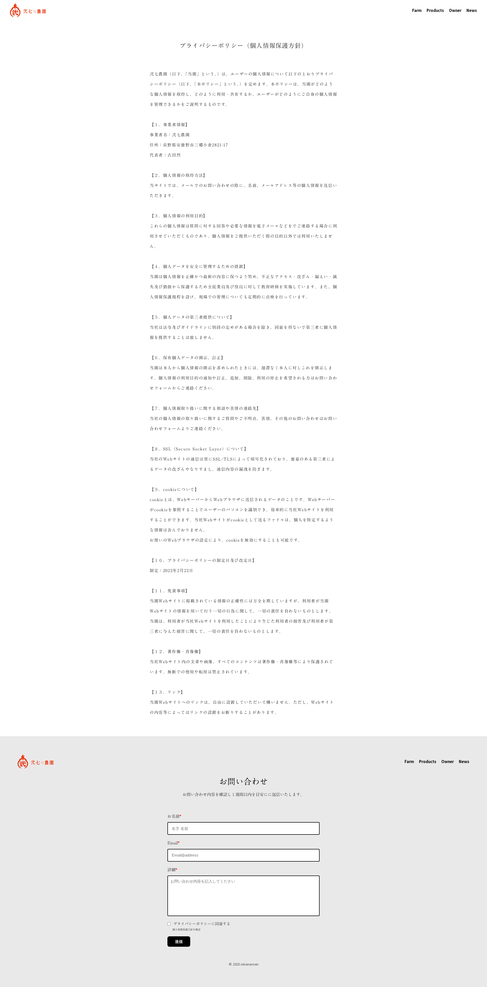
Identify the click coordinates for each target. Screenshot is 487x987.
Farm (417, 10)
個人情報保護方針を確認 (186, 929)
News (471, 10)
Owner (455, 10)
